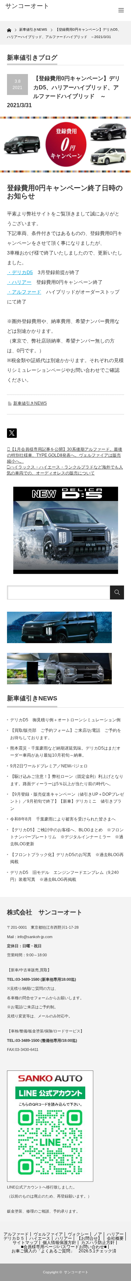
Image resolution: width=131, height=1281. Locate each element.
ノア (98, 1234)
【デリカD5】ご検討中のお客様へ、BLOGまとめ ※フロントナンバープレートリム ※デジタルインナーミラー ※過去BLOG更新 (67, 837)
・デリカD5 (20, 272)
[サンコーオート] (31, 6)
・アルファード (24, 292)
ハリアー (115, 1234)
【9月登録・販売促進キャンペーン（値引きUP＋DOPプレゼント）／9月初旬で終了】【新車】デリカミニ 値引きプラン (67, 801)
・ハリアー (19, 282)
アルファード (16, 1234)
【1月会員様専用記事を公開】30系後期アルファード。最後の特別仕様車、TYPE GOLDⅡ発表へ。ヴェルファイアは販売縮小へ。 (64, 455)
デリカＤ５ (13, 1238)
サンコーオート (76, 1272)
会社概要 (115, 1238)
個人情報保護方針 (59, 1242)
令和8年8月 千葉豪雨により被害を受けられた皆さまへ (63, 819)
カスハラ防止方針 (98, 1242)
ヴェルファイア (48, 1234)
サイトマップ (25, 1242)
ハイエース (39, 1238)
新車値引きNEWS (30, 403)
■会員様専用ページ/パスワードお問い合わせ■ (64, 1247)
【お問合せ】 (89, 1238)
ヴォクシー (78, 1234)
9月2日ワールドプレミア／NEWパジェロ (49, 766)
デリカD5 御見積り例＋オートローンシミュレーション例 (65, 719)
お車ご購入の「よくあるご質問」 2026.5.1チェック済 (64, 1251)
